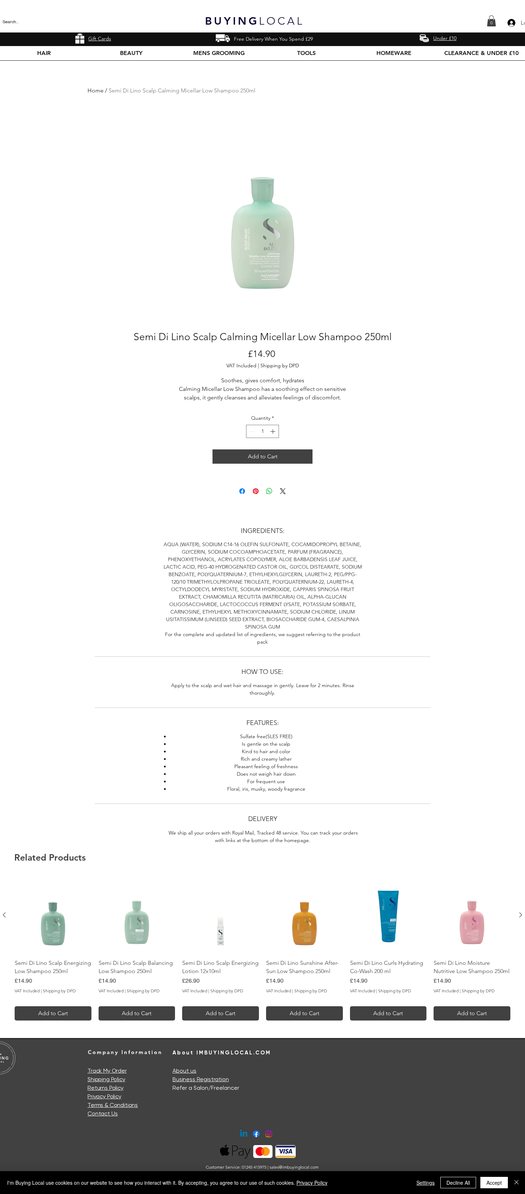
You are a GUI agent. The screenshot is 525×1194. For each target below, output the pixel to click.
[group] (262, 949)
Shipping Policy (106, 1079)
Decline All (458, 1182)
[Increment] (273, 431)
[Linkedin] (243, 1133)
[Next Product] (520, 915)
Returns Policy (106, 1087)
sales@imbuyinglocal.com (294, 1167)
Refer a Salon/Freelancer (205, 1087)
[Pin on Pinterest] (255, 491)
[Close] (516, 1182)
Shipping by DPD (279, 365)
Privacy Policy (104, 1096)
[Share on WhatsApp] (269, 491)
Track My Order (107, 1070)
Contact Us (103, 1113)
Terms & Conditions (113, 1105)
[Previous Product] (4, 915)
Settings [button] (425, 1182)
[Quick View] (53, 915)
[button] (491, 20)
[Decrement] (251, 431)
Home (96, 90)
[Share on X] (283, 491)
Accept (494, 1182)
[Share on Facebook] (242, 491)
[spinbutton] (262, 431)
